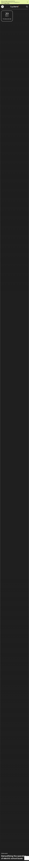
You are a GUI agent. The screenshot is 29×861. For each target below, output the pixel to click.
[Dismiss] (27, 2)
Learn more (6, 3)
